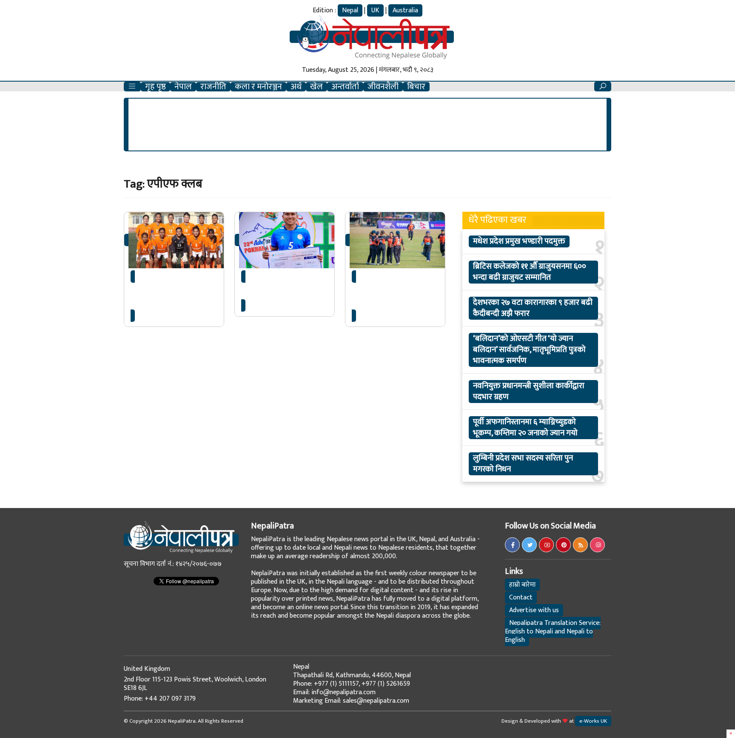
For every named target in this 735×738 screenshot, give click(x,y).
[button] (132, 86)
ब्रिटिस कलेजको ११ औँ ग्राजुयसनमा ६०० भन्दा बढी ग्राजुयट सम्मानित (529, 272)
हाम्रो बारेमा (522, 584)
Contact (521, 597)
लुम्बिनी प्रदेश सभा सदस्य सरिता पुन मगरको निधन (523, 463)
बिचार (416, 86)
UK (375, 10)
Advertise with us (534, 610)
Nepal (350, 10)
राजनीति (213, 86)
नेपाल (183, 86)
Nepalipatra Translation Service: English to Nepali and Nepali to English (553, 631)
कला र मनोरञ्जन (258, 86)
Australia (405, 10)
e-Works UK (593, 721)
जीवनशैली (383, 86)
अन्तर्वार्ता (345, 86)
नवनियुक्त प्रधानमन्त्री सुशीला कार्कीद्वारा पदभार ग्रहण (528, 391)
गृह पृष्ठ (155, 86)
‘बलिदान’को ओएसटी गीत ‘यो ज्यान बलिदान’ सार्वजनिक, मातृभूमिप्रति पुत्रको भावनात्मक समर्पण (529, 350)
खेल (316, 86)
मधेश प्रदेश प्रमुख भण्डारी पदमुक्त (519, 241)
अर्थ (296, 86)
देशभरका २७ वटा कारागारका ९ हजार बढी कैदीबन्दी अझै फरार (533, 308)
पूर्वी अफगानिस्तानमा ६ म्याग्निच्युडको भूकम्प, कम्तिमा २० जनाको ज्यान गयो (525, 427)
